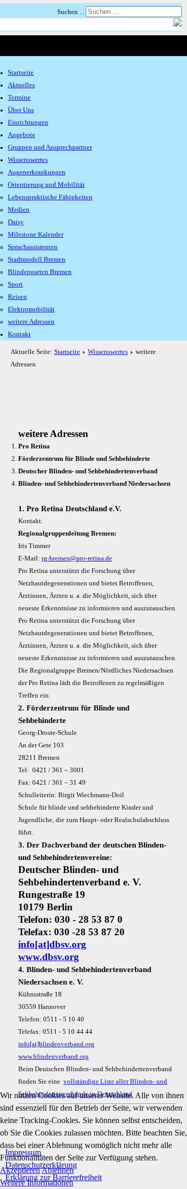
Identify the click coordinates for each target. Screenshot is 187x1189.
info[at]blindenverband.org (56, 1044)
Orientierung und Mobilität (46, 184)
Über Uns (21, 110)
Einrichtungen (28, 122)
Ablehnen (58, 1170)
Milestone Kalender (35, 234)
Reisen (17, 296)
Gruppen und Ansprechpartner (50, 147)
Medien (19, 209)
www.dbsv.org (48, 956)
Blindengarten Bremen (40, 272)
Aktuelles (21, 85)
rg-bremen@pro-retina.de (77, 558)
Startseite (21, 72)
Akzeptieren (20, 1170)
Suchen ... (70, 12)
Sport (15, 284)
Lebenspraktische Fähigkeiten (50, 197)
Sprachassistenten (33, 247)
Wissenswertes (28, 159)
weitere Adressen (31, 321)
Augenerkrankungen (36, 172)
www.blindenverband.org (53, 1056)
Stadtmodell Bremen (36, 259)
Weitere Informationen (36, 1182)
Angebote (21, 135)
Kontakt (19, 334)
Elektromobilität (31, 309)
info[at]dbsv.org (52, 944)
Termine (19, 97)
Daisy (16, 222)
